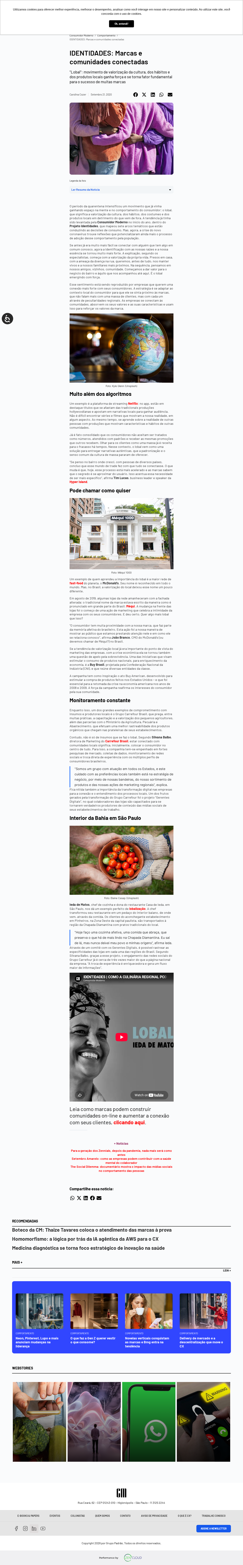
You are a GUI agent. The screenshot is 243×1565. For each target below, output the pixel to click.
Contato (125, 1515)
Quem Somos (102, 1515)
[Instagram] (25, 1528)
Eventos (55, 1515)
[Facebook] (16, 1528)
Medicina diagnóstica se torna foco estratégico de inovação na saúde (88, 1248)
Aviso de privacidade (154, 1515)
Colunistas (78, 1515)
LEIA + (227, 1270)
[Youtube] (43, 1528)
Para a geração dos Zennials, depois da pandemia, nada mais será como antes (121, 1153)
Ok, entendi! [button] (121, 23)
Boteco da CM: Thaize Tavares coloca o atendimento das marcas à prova (92, 1230)
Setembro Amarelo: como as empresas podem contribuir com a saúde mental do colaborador (121, 1161)
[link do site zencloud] (133, 1557)
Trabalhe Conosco (214, 1515)
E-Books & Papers (28, 1515)
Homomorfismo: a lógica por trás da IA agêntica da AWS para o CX (85, 1239)
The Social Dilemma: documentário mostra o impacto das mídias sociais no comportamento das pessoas (121, 1169)
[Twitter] (34, 1528)
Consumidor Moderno (81, 35)
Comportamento (106, 35)
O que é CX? (184, 1515)
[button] (136, 94)
